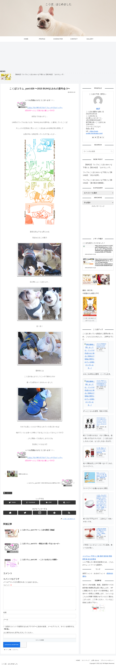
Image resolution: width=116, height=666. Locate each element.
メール (5, 619)
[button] (111, 151)
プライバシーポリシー (107, 660)
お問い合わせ (95, 660)
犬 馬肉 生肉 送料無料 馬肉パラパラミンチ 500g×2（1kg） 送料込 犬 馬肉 (101, 532)
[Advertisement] (58, 55)
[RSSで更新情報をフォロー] (69, 513)
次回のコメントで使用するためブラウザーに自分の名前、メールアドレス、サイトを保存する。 (40, 626)
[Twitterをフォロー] (25, 513)
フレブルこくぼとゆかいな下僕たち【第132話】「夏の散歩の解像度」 (97, 181)
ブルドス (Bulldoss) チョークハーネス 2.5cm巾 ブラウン (101, 345)
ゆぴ (98, 109)
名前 (5, 612)
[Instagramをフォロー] (40, 513)
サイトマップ (85, 660)
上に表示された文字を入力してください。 (18, 633)
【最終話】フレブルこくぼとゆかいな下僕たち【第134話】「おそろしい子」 (97, 166)
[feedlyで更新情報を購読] (54, 513)
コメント (7, 585)
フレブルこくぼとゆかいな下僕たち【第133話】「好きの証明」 (97, 173)
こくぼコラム (8, 493)
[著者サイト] (10, 513)
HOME (78, 660)
